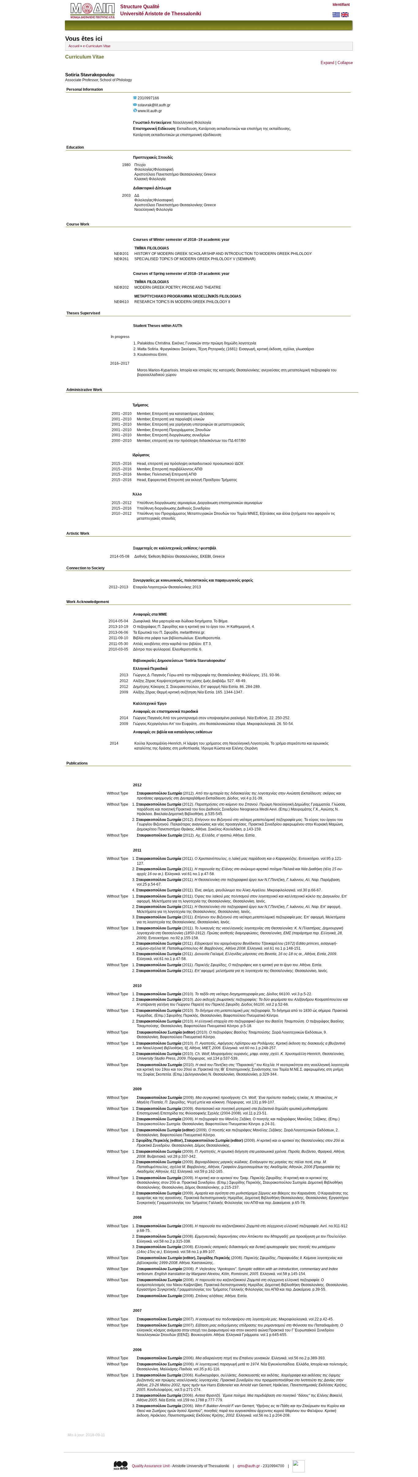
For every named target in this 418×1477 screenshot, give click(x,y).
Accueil (74, 46)
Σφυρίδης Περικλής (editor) (159, 1140)
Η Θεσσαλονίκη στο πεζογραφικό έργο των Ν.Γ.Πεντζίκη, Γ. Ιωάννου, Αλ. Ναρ (257, 880)
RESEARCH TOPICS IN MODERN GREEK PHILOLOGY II (182, 302)
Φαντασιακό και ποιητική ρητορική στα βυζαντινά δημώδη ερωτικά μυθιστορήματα (261, 1109)
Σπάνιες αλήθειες (209, 1296)
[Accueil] (92, 17)
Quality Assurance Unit (151, 1466)
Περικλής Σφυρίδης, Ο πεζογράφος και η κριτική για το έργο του (246, 965)
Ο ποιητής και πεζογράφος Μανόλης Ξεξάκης (245, 1130)
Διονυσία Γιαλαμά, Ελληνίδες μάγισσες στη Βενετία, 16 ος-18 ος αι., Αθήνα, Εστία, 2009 (265, 954)
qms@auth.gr (248, 1466)
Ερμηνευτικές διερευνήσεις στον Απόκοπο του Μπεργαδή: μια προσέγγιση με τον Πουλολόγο (270, 1236)
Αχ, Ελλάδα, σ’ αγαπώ (213, 835)
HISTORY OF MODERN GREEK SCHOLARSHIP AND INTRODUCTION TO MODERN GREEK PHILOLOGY (223, 254)
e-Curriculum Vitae (96, 46)
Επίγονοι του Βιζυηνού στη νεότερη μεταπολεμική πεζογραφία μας (248, 820)
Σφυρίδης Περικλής (213, 1258)
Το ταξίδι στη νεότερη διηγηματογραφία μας (230, 994)
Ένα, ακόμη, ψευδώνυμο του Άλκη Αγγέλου (230, 890)
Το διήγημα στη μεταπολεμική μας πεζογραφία (232, 1010)
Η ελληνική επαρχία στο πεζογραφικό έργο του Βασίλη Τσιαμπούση (249, 1021)
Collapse (345, 62)
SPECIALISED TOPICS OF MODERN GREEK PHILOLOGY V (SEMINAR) (195, 259)
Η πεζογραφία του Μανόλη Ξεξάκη (223, 1119)
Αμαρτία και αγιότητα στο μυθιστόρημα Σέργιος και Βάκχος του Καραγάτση (255, 1193)
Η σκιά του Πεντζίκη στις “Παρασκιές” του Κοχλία (235, 1065)
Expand (327, 62)
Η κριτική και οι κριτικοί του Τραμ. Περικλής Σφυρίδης (238, 1178)
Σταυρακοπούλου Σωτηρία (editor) (166, 1032)
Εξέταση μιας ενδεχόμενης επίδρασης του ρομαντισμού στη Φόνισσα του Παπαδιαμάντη (267, 1325)
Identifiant (341, 4)
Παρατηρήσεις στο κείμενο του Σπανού (226, 804)
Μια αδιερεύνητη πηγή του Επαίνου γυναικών (233, 1358)
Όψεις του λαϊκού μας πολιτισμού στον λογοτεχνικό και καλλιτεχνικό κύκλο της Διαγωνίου (267, 896)
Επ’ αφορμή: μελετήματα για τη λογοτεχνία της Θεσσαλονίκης (244, 971)
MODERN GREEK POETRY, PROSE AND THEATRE (177, 287)
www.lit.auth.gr (150, 111)
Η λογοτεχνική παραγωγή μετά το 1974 (227, 1364)
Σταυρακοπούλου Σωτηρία (159, 793)
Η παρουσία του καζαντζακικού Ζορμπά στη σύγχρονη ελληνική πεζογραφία (257, 1226)
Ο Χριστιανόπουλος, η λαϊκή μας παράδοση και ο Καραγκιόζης (246, 858)
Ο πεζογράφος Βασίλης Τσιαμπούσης (239, 1032)
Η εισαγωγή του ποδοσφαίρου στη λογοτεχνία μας (236, 1319)
